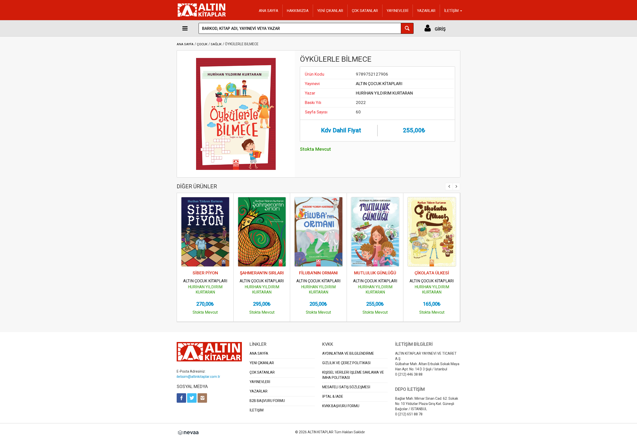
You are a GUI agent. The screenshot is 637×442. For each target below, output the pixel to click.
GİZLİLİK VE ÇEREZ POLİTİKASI (346, 363)
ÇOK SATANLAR (365, 10)
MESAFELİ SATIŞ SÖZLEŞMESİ (346, 387)
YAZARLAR (426, 10)
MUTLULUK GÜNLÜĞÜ (375, 272)
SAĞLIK (216, 44)
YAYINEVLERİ (397, 10)
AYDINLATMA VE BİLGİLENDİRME (348, 353)
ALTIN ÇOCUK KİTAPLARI (379, 83)
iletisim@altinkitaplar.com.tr (198, 377)
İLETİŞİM (257, 410)
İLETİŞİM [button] (452, 10)
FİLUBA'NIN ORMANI (318, 272)
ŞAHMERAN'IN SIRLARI (262, 272)
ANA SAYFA (268, 10)
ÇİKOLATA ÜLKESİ (432, 272)
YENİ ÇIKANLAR (330, 10)
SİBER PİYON (205, 272)
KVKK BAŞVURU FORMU (340, 406)
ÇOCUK (202, 44)
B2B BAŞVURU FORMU (267, 401)
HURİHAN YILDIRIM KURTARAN (384, 93)
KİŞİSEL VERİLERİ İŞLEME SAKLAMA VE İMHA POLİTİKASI (353, 375)
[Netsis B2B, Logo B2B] (188, 432)
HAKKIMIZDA (298, 10)
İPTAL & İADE (332, 396)
